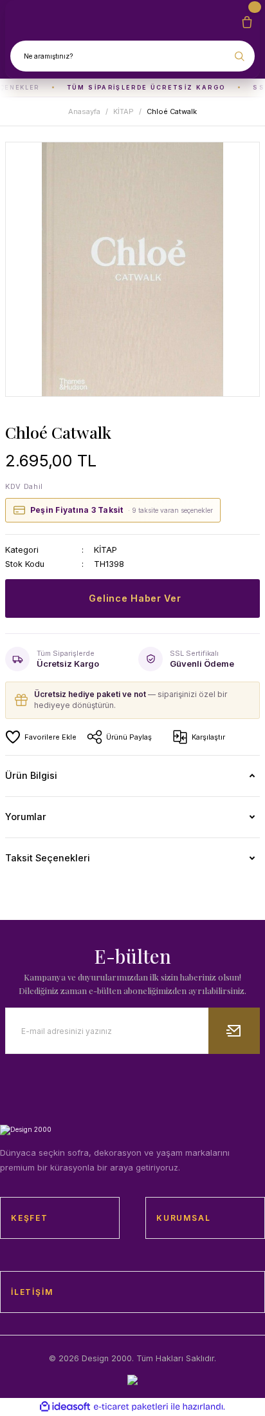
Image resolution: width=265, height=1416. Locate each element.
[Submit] (234, 1031)
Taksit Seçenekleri (47, 857)
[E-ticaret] (131, 1406)
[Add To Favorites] (41, 737)
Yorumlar (25, 816)
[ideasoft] (65, 1407)
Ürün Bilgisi (31, 775)
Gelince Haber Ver (135, 598)
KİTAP (105, 550)
